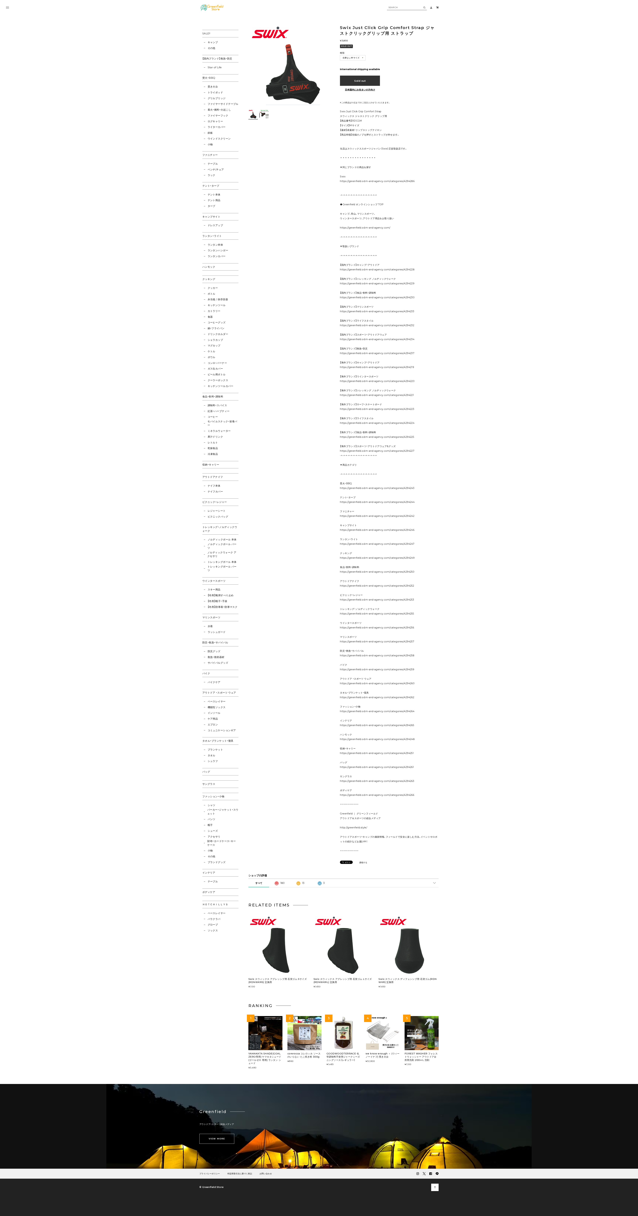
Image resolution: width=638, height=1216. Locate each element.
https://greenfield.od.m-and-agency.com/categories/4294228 (377, 269)
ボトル (211, 293)
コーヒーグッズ (217, 322)
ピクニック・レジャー (214, 502)
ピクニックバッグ (218, 516)
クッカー (213, 287)
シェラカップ (215, 339)
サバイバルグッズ (218, 662)
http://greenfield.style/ (353, 827)
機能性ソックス (217, 707)
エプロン (213, 724)
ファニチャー (210, 154)
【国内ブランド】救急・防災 (217, 58)
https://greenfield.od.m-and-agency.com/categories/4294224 (377, 422)
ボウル (211, 357)
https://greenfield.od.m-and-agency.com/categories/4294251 (377, 753)
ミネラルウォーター (219, 430)
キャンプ (213, 42)
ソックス (213, 930)
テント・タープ (210, 185)
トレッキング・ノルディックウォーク (219, 528)
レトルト (213, 442)
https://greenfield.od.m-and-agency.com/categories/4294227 (377, 450)
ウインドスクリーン (219, 138)
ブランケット (215, 749)
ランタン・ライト (212, 235)
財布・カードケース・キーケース (221, 843)
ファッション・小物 (213, 796)
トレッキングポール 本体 (222, 561)
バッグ (206, 771)
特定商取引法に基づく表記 (239, 1174)
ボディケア (208, 892)
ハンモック (208, 266)
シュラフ (213, 761)
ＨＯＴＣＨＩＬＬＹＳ (215, 904)
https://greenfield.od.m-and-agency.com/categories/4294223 (377, 409)
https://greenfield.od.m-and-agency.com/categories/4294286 (377, 181)
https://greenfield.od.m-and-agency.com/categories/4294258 (377, 655)
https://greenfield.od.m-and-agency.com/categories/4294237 (377, 353)
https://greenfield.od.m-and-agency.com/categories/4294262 (377, 697)
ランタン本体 (215, 244)
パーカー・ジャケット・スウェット (222, 811)
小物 (210, 144)
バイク (206, 673)
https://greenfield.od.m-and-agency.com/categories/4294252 (377, 585)
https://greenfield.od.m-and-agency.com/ (365, 227)
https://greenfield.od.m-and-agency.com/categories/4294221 (377, 395)
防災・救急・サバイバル (215, 642)
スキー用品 (214, 589)
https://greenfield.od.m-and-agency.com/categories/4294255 (377, 613)
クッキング (208, 279)
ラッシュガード (217, 632)
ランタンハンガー (218, 250)
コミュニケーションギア (222, 730)
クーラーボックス (218, 380)
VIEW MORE (217, 1138)
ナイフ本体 (214, 485)
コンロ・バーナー (217, 363)
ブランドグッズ (217, 862)
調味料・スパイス (217, 405)
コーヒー (213, 416)
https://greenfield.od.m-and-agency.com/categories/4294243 (377, 488)
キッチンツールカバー (220, 386)
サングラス (208, 784)
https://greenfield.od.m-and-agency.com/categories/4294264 (377, 711)
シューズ (213, 830)
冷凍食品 (213, 454)
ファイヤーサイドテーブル (223, 103)
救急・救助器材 (216, 657)
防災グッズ (214, 651)
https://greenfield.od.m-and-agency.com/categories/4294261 (377, 767)
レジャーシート (217, 510)
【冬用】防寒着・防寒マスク (222, 606)
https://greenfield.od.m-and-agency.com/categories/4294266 (377, 795)
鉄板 (210, 132)
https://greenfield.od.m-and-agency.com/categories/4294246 (377, 529)
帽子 (210, 825)
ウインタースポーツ (213, 580)
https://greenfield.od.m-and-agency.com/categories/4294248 (377, 739)
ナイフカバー (215, 491)
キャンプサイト (211, 216)
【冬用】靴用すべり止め (220, 595)
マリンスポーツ (211, 617)
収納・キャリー (210, 464)
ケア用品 (213, 718)
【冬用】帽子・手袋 (217, 601)
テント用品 (214, 200)
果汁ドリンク (215, 436)
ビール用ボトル (217, 374)
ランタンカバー (217, 256)
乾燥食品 (213, 448)
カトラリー (214, 311)
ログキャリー (215, 121)
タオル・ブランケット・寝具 (217, 740)
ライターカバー (217, 127)
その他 (211, 48)
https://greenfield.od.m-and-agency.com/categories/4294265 (377, 725)
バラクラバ (214, 919)
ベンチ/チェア (216, 169)
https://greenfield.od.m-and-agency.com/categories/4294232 (377, 325)
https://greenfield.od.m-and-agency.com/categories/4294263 (377, 781)
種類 (342, 52)
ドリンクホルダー (218, 334)
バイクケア (214, 682)
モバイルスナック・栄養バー (222, 423)
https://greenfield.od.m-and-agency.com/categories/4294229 (377, 283)
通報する (363, 863)
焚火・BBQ (208, 77)
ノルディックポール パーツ (222, 546)
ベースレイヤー (217, 701)
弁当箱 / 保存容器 (218, 299)
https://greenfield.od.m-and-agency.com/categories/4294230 (377, 297)
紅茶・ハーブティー (219, 411)
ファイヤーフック (218, 115)
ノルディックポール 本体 (222, 539)
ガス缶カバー (215, 368)
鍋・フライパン (216, 328)
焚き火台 (213, 86)
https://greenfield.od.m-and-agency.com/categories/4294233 (377, 311)
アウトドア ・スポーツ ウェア (219, 692)
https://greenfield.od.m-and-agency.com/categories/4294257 (377, 641)
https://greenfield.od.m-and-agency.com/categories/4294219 (377, 367)
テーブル (213, 163)
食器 (210, 316)
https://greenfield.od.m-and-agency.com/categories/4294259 (377, 669)
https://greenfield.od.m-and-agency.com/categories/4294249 (377, 557)
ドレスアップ (215, 225)
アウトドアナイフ (212, 476)
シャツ (211, 805)
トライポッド (215, 92)
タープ (211, 206)
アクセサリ (214, 836)
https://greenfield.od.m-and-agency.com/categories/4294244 (377, 502)
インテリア (208, 872)
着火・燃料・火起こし (219, 109)
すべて (258, 883)
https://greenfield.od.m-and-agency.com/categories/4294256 (377, 627)
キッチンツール (217, 305)
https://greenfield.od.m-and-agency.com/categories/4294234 (377, 339)
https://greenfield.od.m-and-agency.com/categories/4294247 (377, 543)
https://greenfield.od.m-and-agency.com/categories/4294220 (377, 381)
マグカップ (214, 345)
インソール (214, 712)
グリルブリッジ (217, 98)
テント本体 (214, 194)
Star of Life (215, 67)
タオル (211, 755)
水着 (210, 626)
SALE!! (206, 33)
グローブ (213, 924)
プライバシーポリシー (209, 1174)
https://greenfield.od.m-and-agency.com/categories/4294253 (377, 599)
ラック (211, 175)
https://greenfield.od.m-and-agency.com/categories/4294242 (377, 515)
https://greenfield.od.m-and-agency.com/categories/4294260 (377, 683)
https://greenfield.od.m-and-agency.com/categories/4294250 (377, 571)
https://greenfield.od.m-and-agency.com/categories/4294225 (377, 436)
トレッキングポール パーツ (222, 568)
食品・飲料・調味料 (212, 396)
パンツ (211, 819)
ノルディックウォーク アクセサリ (221, 554)
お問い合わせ (266, 1174)
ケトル (211, 351)
